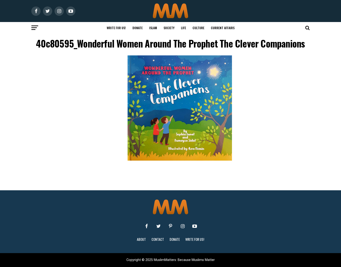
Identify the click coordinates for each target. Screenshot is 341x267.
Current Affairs (223, 27)
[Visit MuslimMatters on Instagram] (182, 226)
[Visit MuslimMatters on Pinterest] (170, 226)
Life (183, 27)
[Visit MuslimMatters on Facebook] (146, 226)
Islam (153, 27)
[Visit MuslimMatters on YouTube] (194, 226)
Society (169, 27)
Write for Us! (116, 27)
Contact (157, 239)
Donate (137, 27)
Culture (198, 27)
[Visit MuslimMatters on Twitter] (158, 226)
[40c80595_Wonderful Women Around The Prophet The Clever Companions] (180, 159)
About (141, 239)
